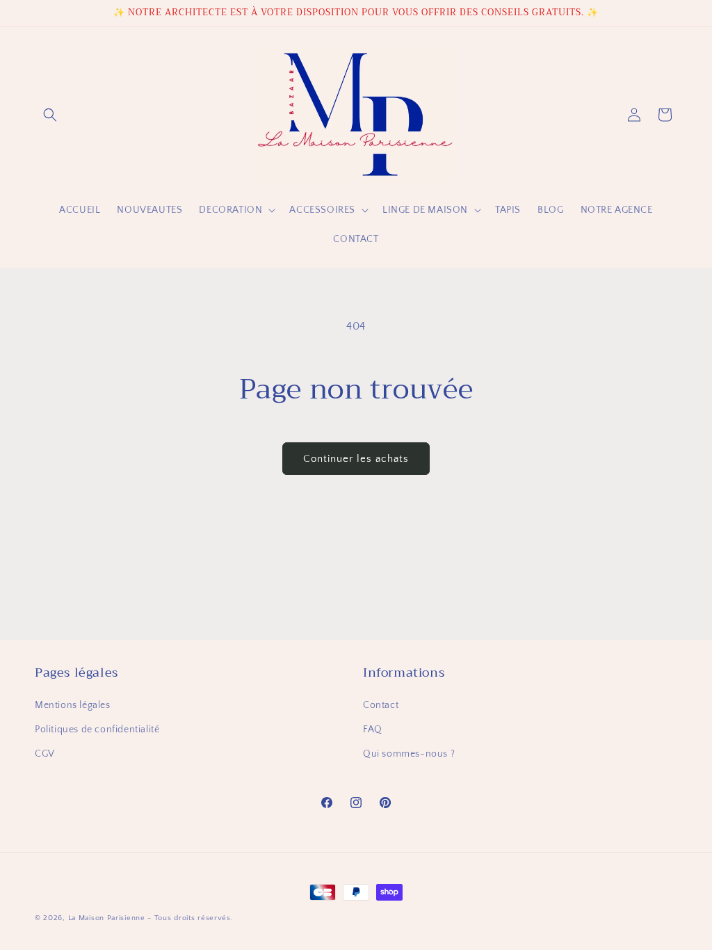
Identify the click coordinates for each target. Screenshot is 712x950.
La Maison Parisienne (106, 918)
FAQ (372, 729)
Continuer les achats (356, 459)
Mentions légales (73, 705)
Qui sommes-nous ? (409, 753)
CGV (45, 753)
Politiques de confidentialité (97, 729)
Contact (380, 705)
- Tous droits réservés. (190, 918)
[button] (50, 114)
